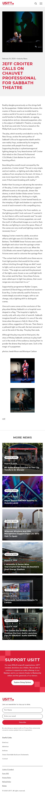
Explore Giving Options (22, 682)
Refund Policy (6, 782)
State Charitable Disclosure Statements (15, 754)
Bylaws (4, 786)
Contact (5, 759)
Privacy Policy (6, 777)
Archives (5, 750)
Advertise (5, 746)
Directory (5, 742)
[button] (40, 3)
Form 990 (5, 773)
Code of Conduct (8, 769)
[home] (8, 3)
